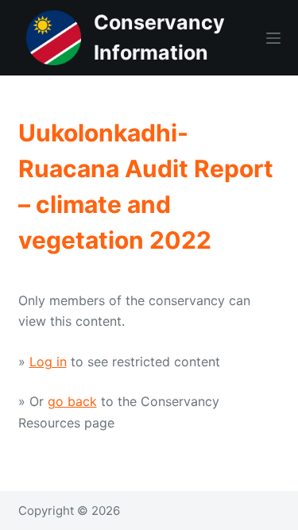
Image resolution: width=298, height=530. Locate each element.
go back (72, 401)
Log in (48, 361)
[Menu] (273, 38)
